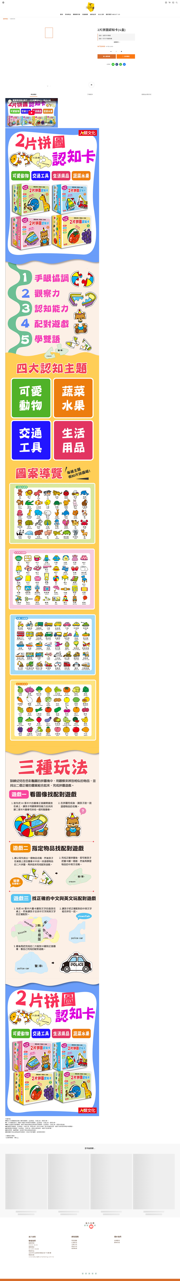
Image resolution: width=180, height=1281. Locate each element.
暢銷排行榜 (76, 14)
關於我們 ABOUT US (113, 14)
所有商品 (68, 14)
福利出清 (93, 14)
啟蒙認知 (12, 18)
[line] (113, 64)
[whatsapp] (120, 64)
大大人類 (101, 14)
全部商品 (5, 18)
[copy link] (124, 64)
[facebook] (116, 64)
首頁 (61, 14)
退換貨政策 (71, 1265)
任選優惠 (85, 14)
